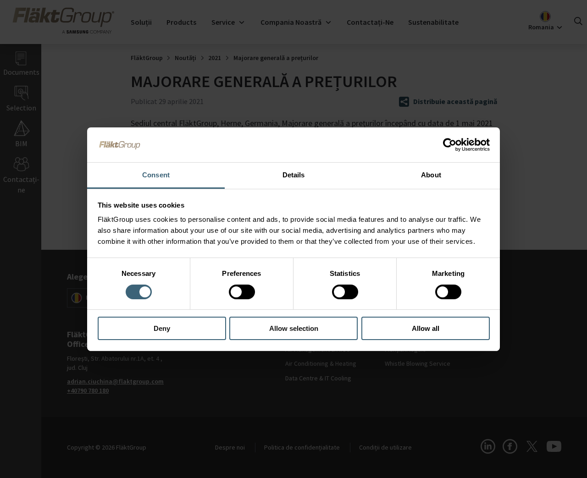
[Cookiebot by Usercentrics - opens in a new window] (450, 145)
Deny (162, 328)
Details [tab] (293, 175)
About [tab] (431, 175)
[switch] (242, 292)
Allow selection (293, 328)
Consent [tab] (156, 175)
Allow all (425, 328)
